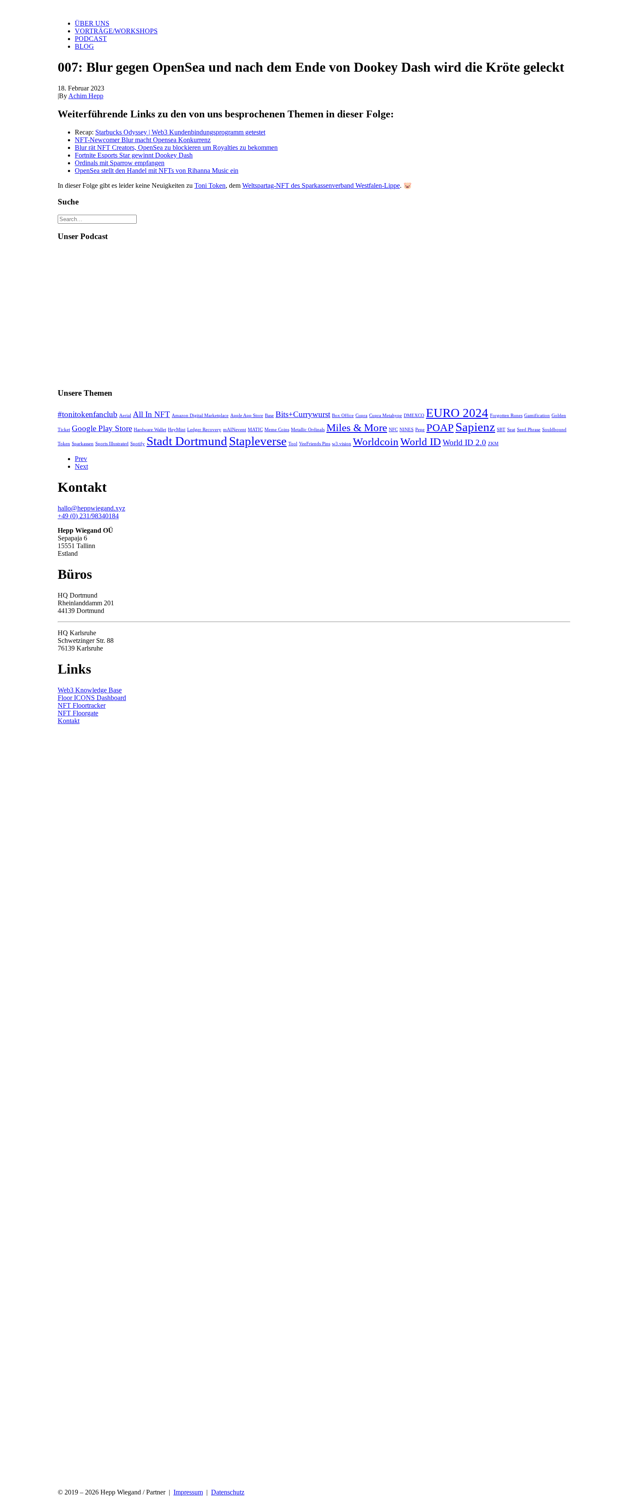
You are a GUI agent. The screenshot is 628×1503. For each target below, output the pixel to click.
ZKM (493, 443)
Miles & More (356, 427)
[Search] (97, 218)
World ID (420, 441)
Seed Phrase (528, 429)
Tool (292, 443)
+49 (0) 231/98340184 (88, 515)
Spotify (137, 443)
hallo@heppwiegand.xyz (91, 508)
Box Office (343, 415)
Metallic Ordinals (308, 429)
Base (269, 415)
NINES (406, 429)
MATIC (255, 429)
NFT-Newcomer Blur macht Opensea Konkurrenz (143, 139)
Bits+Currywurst (303, 414)
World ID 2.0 (464, 442)
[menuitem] (322, 23)
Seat (511, 429)
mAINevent (234, 429)
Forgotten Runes (506, 415)
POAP (440, 427)
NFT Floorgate (78, 713)
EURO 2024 (457, 413)
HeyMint (176, 429)
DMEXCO (414, 415)
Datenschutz (227, 1492)
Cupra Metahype (385, 415)
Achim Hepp (85, 95)
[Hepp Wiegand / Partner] (314, 6)
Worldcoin (376, 441)
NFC (393, 429)
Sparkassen (83, 443)
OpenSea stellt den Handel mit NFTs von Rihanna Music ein (156, 170)
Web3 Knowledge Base (90, 690)
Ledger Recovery (204, 429)
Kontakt (68, 720)
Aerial (125, 415)
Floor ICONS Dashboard (92, 697)
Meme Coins (276, 429)
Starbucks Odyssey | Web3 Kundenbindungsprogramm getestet (180, 132)
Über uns (92, 23)
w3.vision (341, 443)
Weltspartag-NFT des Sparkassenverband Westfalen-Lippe (321, 185)
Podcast (91, 38)
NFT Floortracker (82, 705)
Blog (84, 46)
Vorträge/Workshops (116, 31)
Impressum (188, 1492)
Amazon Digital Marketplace (200, 415)
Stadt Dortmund (187, 441)
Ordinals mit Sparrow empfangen (119, 162)
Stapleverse (258, 441)
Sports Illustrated (112, 443)
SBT (501, 429)
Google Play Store (102, 428)
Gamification (537, 415)
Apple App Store (246, 415)
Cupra (361, 415)
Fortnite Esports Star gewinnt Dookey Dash (134, 155)
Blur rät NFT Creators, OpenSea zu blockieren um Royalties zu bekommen (176, 147)
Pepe (420, 429)
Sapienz (475, 427)
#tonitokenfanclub (87, 414)
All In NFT (151, 414)
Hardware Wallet (150, 429)
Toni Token (210, 185)
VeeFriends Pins (314, 443)
